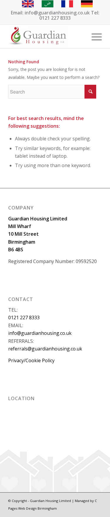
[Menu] (94, 36)
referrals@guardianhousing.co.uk (45, 348)
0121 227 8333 (24, 317)
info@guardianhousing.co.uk (40, 333)
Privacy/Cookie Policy (31, 360)
